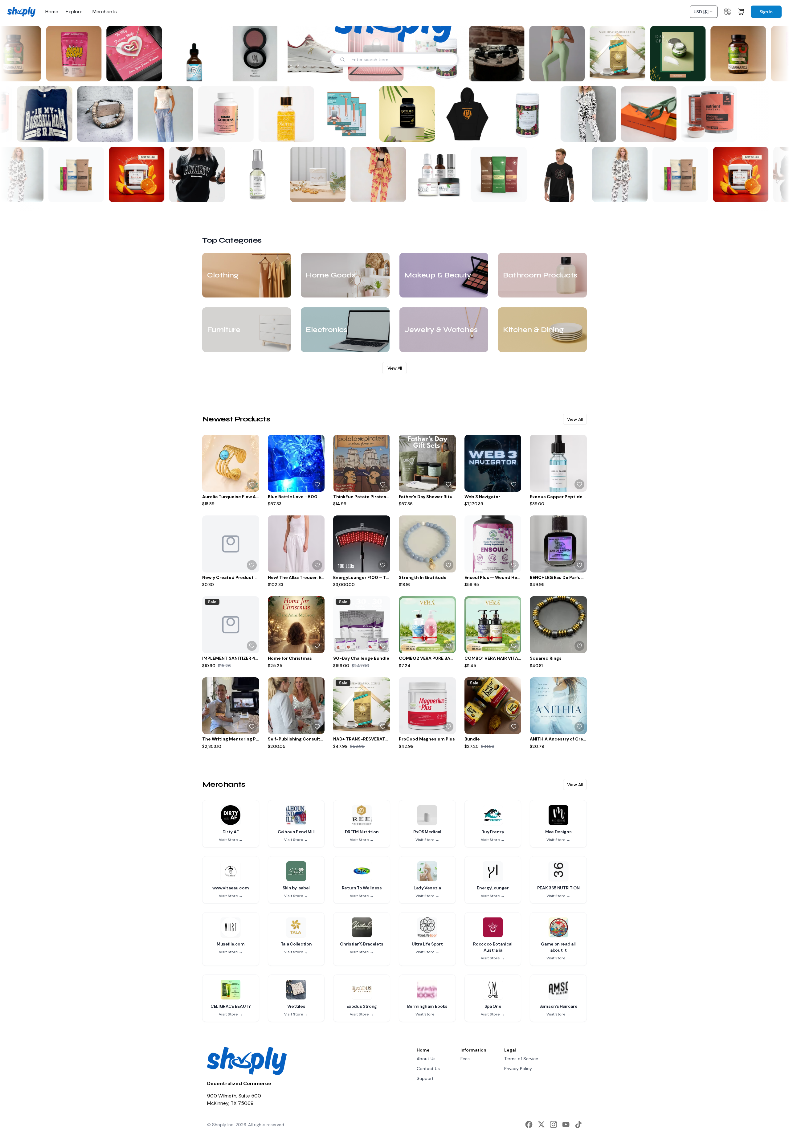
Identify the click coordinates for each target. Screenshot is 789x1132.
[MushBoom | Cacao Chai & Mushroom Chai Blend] (70, 53)
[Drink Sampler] (73, 174)
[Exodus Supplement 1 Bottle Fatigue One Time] (411, 114)
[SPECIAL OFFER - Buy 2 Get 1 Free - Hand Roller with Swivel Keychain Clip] (350, 114)
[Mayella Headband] (314, 174)
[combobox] (703, 12)
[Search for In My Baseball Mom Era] (67, 133)
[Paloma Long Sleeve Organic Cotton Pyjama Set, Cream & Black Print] (616, 174)
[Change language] (727, 11)
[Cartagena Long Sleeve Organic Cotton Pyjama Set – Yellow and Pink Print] (375, 174)
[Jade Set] (553, 53)
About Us (426, 1058)
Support (425, 1078)
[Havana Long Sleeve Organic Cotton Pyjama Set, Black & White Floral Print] (592, 114)
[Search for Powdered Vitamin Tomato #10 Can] (7, 133)
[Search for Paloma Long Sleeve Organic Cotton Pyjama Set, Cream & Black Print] (32, 193)
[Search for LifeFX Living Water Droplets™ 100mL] (210, 73)
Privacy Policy (518, 1068)
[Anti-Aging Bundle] (435, 174)
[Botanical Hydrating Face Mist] (254, 174)
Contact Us (428, 1068)
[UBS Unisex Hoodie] (471, 114)
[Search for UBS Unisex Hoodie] (490, 133)
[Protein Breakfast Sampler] (496, 174)
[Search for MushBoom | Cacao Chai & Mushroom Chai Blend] (89, 73)
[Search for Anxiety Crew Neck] (213, 193)
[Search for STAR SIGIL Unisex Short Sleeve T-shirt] (575, 193)
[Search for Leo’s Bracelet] (512, 73)
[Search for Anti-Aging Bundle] (454, 193)
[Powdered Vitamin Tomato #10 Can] (713, 114)
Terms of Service (521, 1058)
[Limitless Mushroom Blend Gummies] (133, 174)
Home (51, 11)
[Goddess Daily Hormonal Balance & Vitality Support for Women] (229, 114)
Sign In (766, 11)
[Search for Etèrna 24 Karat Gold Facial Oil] (309, 133)
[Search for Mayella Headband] (334, 193)
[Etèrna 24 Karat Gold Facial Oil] (290, 114)
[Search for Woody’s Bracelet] (128, 133)
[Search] (342, 59)
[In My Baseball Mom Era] (48, 114)
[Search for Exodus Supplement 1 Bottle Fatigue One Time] (430, 133)
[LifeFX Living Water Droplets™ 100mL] (191, 53)
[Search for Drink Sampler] (92, 193)
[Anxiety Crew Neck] (194, 174)
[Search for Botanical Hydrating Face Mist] (273, 193)
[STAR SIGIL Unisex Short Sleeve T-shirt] (556, 174)
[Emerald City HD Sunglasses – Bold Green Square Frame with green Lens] (652, 114)
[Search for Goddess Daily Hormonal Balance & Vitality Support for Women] (249, 133)
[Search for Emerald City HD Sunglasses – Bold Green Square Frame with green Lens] (671, 133)
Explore (74, 11)
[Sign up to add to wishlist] (252, 484)
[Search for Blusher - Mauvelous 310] (270, 73)
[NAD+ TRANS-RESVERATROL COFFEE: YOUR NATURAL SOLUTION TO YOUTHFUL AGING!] (613, 53)
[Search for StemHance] (28, 73)
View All (394, 368)
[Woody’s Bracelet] (109, 114)
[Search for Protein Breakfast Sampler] (515, 193)
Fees (465, 1058)
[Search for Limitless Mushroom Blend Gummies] (152, 193)
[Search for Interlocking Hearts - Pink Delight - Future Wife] (149, 73)
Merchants (104, 11)
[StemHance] (734, 53)
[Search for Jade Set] (572, 73)
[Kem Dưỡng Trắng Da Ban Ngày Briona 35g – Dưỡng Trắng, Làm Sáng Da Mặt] (674, 53)
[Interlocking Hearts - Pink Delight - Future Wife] (130, 53)
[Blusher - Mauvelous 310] (251, 53)
